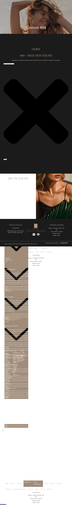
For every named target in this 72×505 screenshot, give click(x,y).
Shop (37, 252)
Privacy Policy (30, 243)
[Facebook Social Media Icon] (38, 234)
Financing (8, 252)
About (12, 248)
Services (21, 248)
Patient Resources (20, 252)
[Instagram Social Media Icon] (33, 234)
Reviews (30, 252)
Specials (44, 248)
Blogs (43, 252)
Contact (49, 252)
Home (6, 248)
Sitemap (35, 243)
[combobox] (9, 63)
